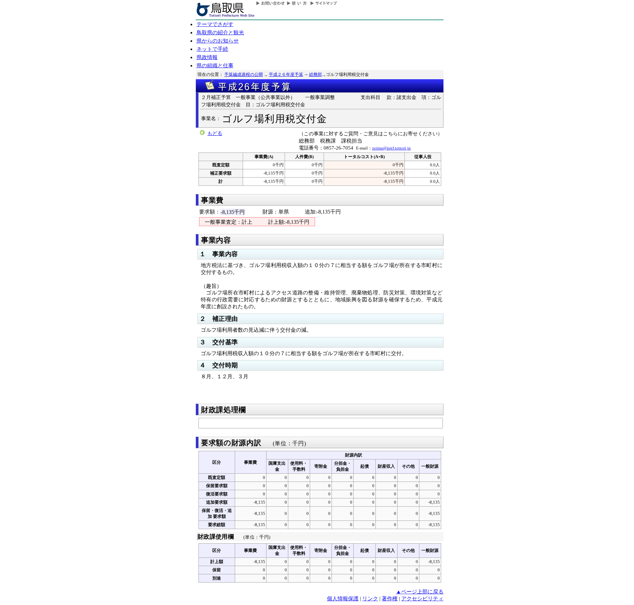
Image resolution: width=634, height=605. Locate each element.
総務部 (315, 74)
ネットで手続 (212, 49)
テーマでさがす (214, 24)
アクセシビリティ (422, 598)
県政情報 (207, 57)
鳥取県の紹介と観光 (220, 32)
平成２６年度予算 (286, 74)
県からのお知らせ (217, 41)
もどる (214, 133)
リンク (370, 598)
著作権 (390, 598)
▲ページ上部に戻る (419, 591)
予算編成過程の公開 (243, 74)
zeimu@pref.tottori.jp (391, 148)
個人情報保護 (343, 598)
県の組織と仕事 (214, 65)
